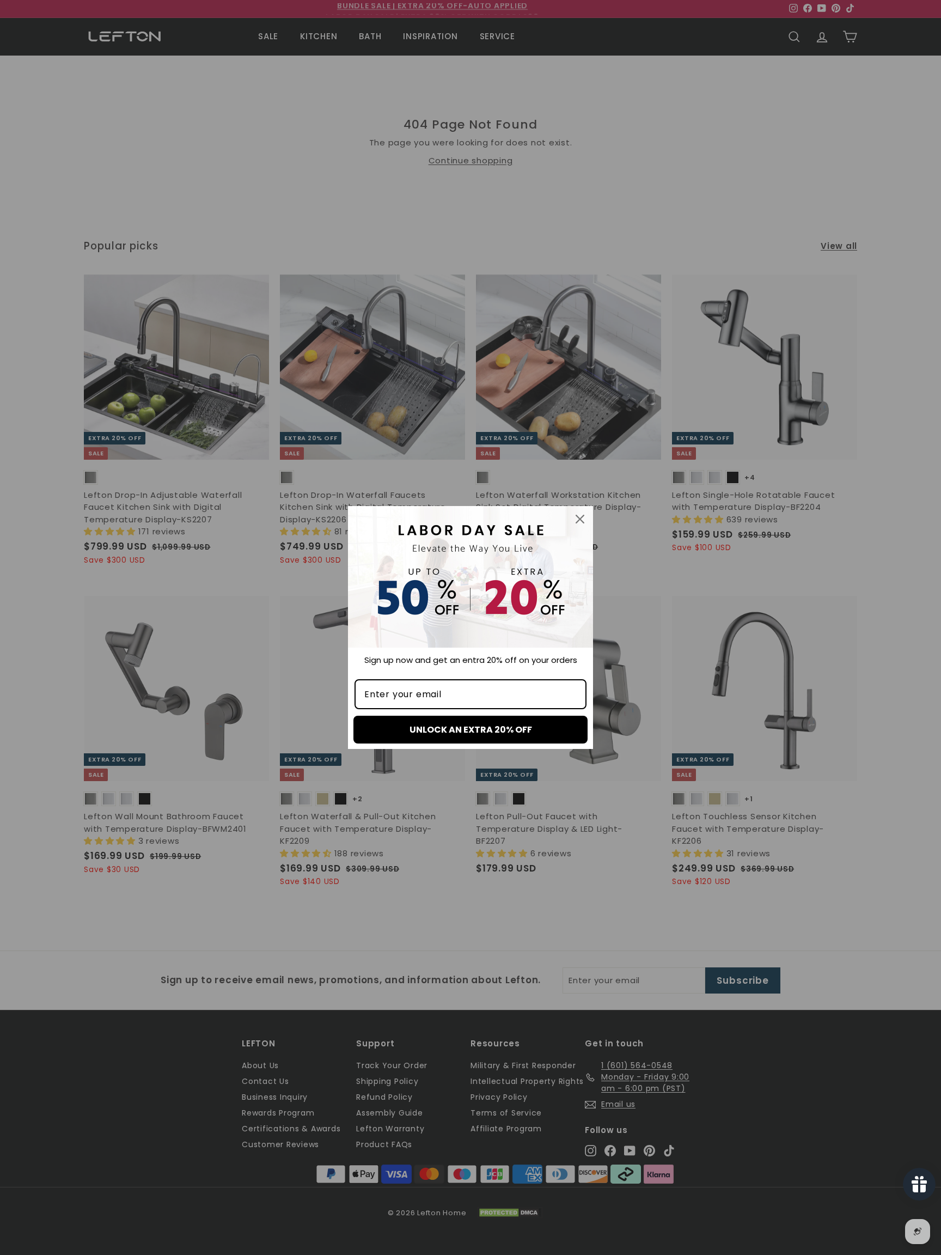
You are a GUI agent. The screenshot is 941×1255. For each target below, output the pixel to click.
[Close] (580, 519)
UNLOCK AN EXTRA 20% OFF (471, 729)
